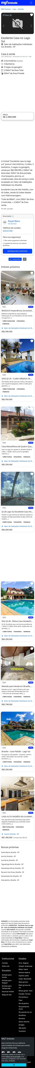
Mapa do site (6, 995)
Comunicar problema (9, 946)
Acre (20, 963)
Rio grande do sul (25, 1012)
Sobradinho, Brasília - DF (10, 880)
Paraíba (21, 994)
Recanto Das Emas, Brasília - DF (12, 872)
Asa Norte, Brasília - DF (9, 860)
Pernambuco (23, 997)
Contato (5, 963)
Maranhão (27, 979)
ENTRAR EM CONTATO (17, 251)
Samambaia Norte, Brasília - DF (12, 868)
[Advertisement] (17, 93)
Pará (30, 991)
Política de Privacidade (13, 1056)
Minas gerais (23, 991)
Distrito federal (24, 972)
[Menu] (31, 3)
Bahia (21, 969)
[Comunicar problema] (25, 259)
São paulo (22, 1028)
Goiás (21, 979)
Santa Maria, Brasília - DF (10, 852)
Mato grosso (23, 982)
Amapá (21, 966)
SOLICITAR (7, 230)
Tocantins (22, 1031)
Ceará (26, 969)
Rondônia (22, 1015)
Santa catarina (24, 1022)
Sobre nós (5, 966)
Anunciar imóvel (8, 991)
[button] (3, 26)
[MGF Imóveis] (9, 3)
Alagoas (26, 963)
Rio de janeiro (24, 1003)
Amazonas (28, 966)
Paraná (27, 994)
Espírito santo (24, 976)
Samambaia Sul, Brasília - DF (11, 876)
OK (14, 1065)
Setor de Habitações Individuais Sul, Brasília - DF (16, 45)
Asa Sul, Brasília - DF (8, 856)
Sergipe (21, 1025)
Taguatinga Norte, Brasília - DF (12, 864)
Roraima (22, 1018)
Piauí (20, 1000)
